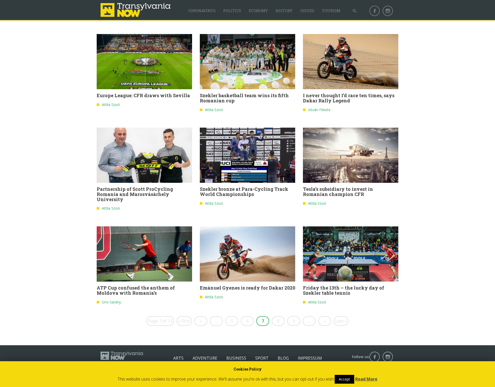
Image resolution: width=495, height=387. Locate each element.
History (284, 10)
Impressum (310, 358)
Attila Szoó (111, 104)
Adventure (205, 358)
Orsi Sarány (111, 302)
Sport (262, 358)
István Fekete (319, 109)
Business (236, 358)
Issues (307, 10)
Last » (341, 321)
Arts (178, 358)
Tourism (331, 10)
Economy (258, 10)
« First (184, 321)
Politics (232, 10)
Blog (283, 358)
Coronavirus (202, 10)
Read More (366, 379)
